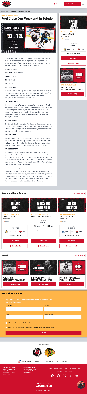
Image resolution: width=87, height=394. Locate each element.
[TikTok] (70, 375)
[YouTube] (76, 375)
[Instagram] (58, 375)
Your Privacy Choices (75, 368)
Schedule (59, 4)
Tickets (74, 58)
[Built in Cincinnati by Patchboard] (43, 385)
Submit (43, 333)
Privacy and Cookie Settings (64, 371)
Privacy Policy (58, 368)
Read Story (73, 94)
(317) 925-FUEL (7, 378)
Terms (65, 368)
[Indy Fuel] (6, 4)
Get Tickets (71, 4)
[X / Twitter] (64, 375)
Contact (50, 368)
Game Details (74, 63)
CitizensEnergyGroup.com (36, 181)
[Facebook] (52, 375)
